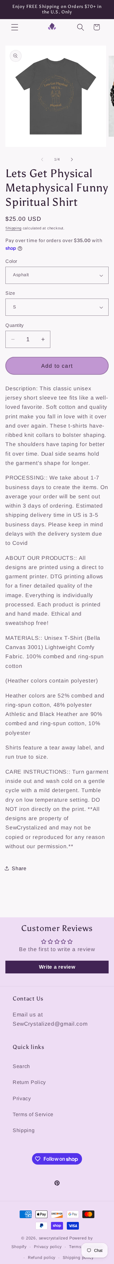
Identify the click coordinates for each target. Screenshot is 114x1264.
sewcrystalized (53, 1238)
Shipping (13, 228)
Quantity (14, 325)
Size (10, 293)
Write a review (57, 967)
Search (21, 1066)
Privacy (22, 1098)
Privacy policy (47, 1247)
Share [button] (19, 868)
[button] (15, 27)
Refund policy (41, 1257)
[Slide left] (42, 159)
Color (11, 261)
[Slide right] (72, 159)
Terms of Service (33, 1114)
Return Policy (29, 1082)
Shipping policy (78, 1257)
